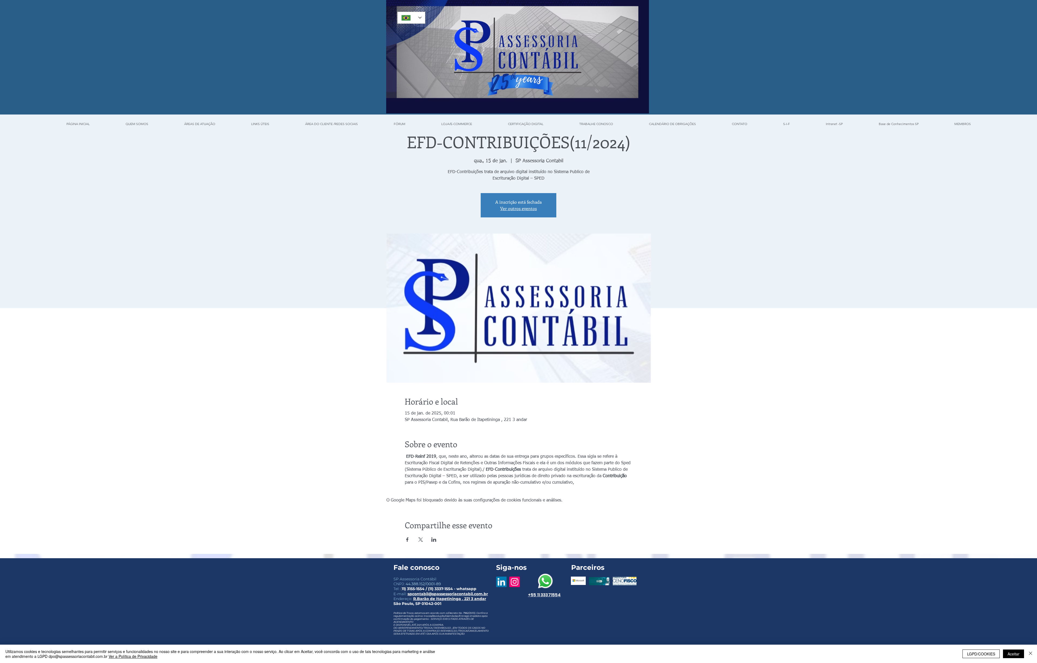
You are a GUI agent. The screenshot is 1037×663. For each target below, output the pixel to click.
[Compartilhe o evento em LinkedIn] (433, 539)
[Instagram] (514, 582)
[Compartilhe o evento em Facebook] (407, 539)
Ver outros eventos (518, 208)
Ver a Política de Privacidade (133, 656)
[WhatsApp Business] (545, 581)
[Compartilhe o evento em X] (420, 539)
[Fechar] (1030, 654)
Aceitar (1013, 654)
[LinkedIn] (501, 582)
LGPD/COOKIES (981, 654)
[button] (786, 121)
